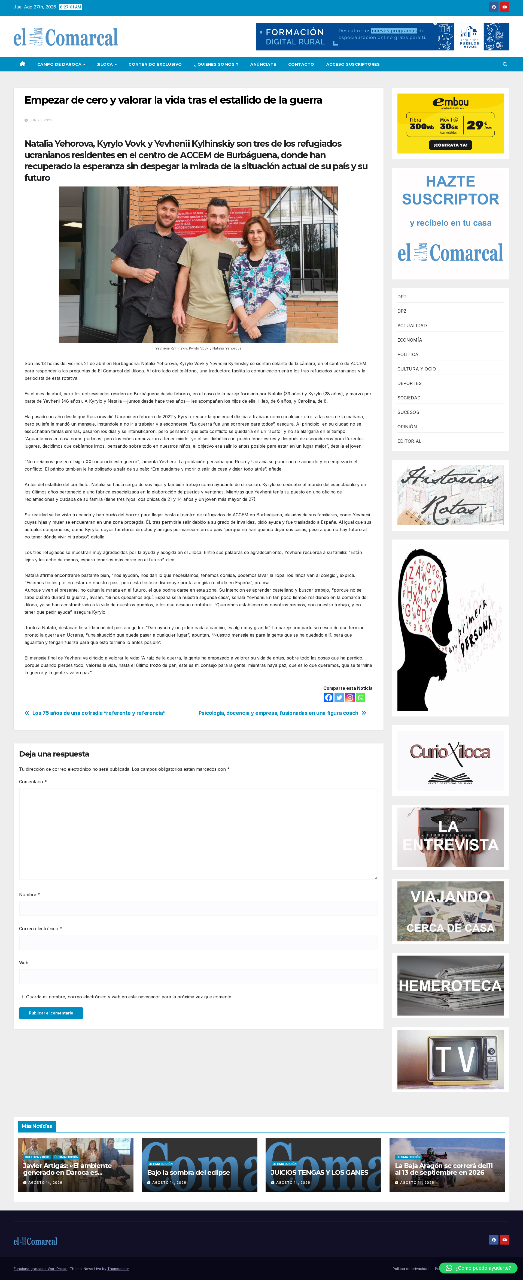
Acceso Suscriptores (353, 64)
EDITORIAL (409, 441)
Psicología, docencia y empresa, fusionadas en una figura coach (278, 713)
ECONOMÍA (409, 340)
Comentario (33, 781)
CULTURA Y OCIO (416, 369)
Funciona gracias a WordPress (40, 1268)
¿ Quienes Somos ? (216, 64)
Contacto (301, 64)
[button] (505, 64)
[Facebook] (328, 697)
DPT (402, 296)
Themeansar (118, 1268)
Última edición (66, 1157)
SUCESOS (408, 412)
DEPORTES (409, 383)
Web (23, 962)
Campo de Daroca (60, 64)
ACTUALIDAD (412, 325)
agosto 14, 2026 (45, 1182)
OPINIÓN (407, 426)
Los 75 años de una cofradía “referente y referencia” (99, 713)
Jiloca (105, 64)
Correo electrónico (40, 928)
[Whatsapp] (360, 697)
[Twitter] (339, 697)
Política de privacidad (411, 1268)
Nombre (29, 894)
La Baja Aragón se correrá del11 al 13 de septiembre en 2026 (444, 1169)
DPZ (402, 311)
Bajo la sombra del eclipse (188, 1172)
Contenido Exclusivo (155, 64)
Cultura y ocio (37, 1157)
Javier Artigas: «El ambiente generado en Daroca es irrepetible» (67, 1172)
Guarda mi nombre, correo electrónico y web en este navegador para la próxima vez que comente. (129, 996)
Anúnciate (263, 64)
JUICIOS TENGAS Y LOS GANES (319, 1172)
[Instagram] (350, 697)
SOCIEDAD (409, 397)
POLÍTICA (408, 354)
